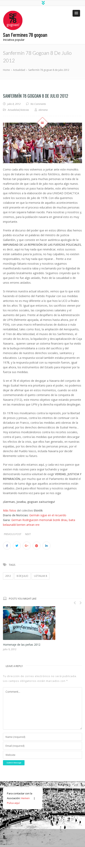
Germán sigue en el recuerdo (47, 515)
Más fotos (9, 510)
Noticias (24, 110)
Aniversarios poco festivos (21, 612)
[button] (76, 13)
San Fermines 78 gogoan (25, 34)
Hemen (25, 766)
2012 (8, 576)
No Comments (38, 104)
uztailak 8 (40, 576)
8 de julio (22, 576)
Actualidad (14, 110)
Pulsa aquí (13, 771)
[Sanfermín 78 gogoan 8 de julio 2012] (42, 143)
